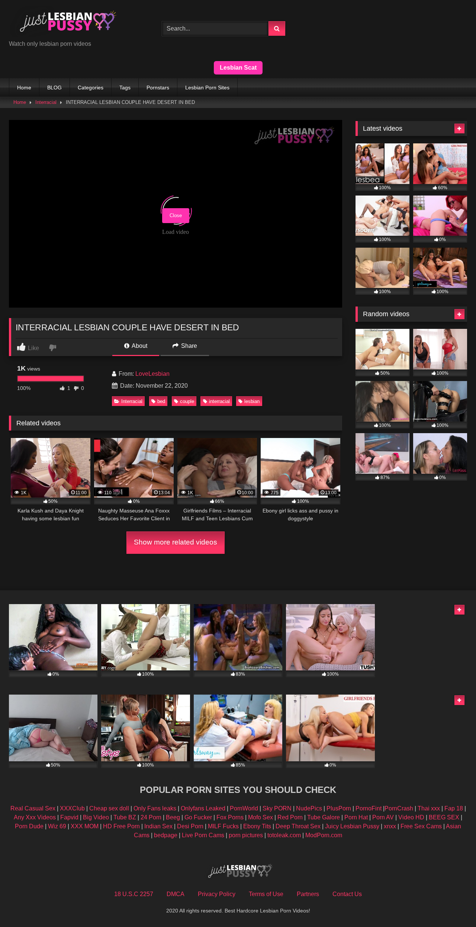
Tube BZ (124, 817)
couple (187, 401)
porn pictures (246, 835)
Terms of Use (266, 894)
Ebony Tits (257, 826)
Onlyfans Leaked (203, 808)
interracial (219, 401)
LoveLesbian (152, 374)
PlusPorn (339, 808)
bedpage (166, 835)
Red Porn (290, 817)
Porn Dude (29, 826)
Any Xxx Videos (35, 817)
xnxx (390, 826)
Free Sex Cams (421, 826)
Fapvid (69, 817)
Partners (308, 894)
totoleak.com (284, 835)
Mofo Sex (260, 817)
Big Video (96, 817)
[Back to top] (453, 905)
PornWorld (244, 808)
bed (161, 401)
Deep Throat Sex (298, 826)
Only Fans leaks (155, 808)
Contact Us (347, 894)
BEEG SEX (444, 817)
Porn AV (383, 817)
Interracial (46, 102)
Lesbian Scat (238, 67)
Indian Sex (158, 826)
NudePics (309, 808)
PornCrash (399, 808)
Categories (90, 88)
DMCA (175, 894)
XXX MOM (85, 826)
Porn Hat (356, 817)
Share (188, 346)
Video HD (411, 817)
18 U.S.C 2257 (133, 894)
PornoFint (369, 808)
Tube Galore (323, 817)
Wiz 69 (57, 826)
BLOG (54, 88)
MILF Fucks (223, 826)
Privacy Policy (216, 894)
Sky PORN (277, 808)
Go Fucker (198, 817)
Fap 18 (453, 808)
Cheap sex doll (109, 808)
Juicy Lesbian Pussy (352, 826)
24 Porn (151, 817)
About (139, 346)
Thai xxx (429, 808)
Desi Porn (190, 826)
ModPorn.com (323, 835)
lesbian (252, 401)
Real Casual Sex (32, 808)
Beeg (173, 817)
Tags (125, 88)
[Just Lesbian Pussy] (64, 22)
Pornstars (158, 88)
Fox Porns (230, 817)
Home (24, 88)
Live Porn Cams (203, 835)
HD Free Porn (121, 826)
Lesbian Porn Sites (207, 88)
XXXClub (72, 808)
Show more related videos (175, 542)
